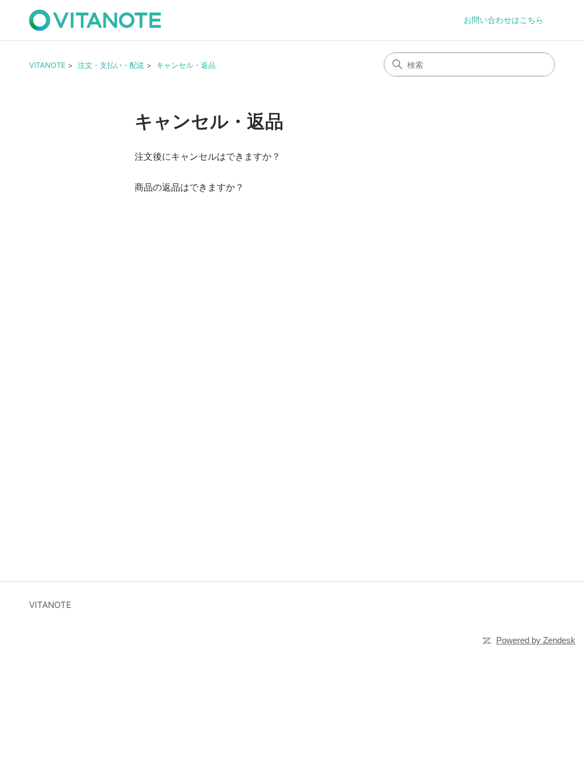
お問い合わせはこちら (504, 20)
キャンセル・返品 (186, 65)
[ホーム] (95, 20)
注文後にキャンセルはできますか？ (208, 156)
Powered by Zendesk (535, 640)
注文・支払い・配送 (111, 65)
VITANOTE (47, 65)
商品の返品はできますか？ (189, 187)
